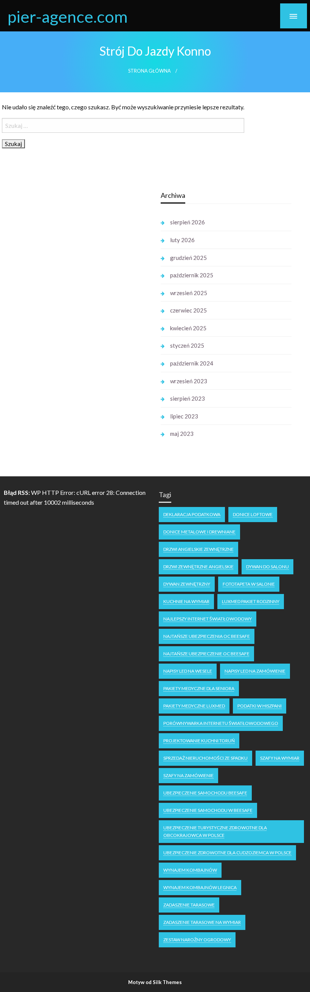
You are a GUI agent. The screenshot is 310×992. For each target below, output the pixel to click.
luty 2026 (182, 239)
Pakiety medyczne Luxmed (194, 706)
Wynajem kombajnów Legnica (200, 887)
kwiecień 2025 (188, 328)
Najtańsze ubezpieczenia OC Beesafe (206, 636)
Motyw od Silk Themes (155, 982)
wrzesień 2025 (188, 292)
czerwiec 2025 (188, 310)
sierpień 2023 (187, 398)
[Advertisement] (75, 301)
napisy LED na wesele (187, 671)
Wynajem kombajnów (190, 870)
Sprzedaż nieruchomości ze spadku (205, 758)
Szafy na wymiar (279, 758)
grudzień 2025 (188, 257)
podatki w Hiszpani (259, 706)
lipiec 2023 (184, 416)
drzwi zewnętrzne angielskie (198, 566)
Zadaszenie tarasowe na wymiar (202, 922)
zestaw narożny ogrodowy (197, 939)
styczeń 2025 (187, 345)
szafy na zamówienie (188, 775)
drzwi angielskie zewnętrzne (198, 549)
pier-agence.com (68, 16)
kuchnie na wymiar (186, 601)
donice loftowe (253, 514)
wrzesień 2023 (188, 381)
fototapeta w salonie (249, 584)
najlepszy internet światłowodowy (207, 619)
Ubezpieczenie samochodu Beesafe (205, 793)
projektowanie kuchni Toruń (199, 740)
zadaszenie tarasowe (189, 905)
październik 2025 (191, 275)
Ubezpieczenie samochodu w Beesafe (208, 810)
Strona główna (149, 71)
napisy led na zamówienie (255, 671)
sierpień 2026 (187, 222)
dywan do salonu (267, 566)
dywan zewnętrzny (186, 584)
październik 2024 (191, 363)
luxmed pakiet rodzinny (250, 601)
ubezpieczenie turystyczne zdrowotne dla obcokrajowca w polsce (215, 831)
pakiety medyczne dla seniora (198, 688)
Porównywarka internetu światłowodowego (220, 723)
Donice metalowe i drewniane (199, 532)
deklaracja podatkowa (191, 514)
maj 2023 (182, 433)
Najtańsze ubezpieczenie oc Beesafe (206, 653)
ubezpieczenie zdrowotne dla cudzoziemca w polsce (227, 852)
